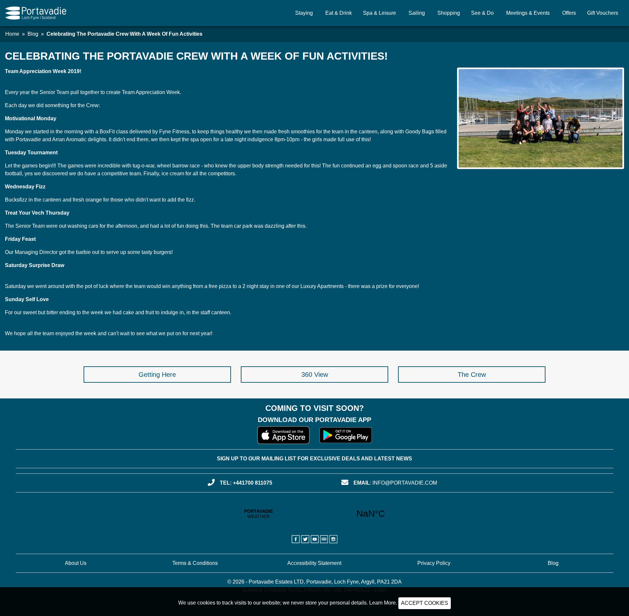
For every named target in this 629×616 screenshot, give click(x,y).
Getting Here (157, 374)
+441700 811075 (252, 483)
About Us (75, 563)
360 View (314, 374)
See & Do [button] (482, 13)
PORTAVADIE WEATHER (314, 514)
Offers (569, 13)
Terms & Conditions (195, 563)
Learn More (382, 603)
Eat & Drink (338, 13)
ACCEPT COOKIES (424, 603)
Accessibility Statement (314, 563)
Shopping (448, 13)
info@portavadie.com (404, 483)
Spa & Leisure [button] (379, 13)
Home (12, 34)
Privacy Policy (433, 563)
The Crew (472, 374)
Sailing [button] (417, 13)
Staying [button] (304, 13)
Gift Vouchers (602, 13)
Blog (33, 34)
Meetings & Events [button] (528, 13)
